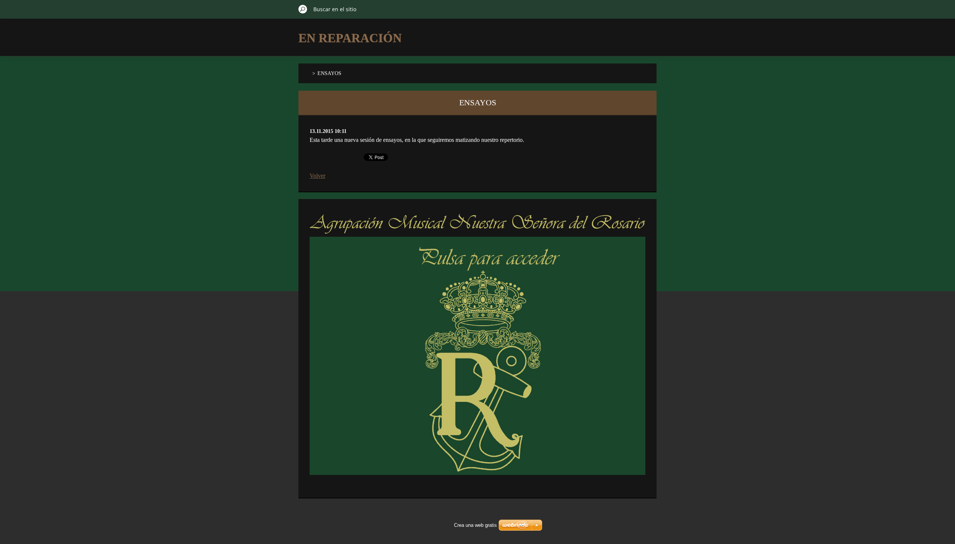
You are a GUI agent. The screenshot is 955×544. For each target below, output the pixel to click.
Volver (317, 175)
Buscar (302, 9)
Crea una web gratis (475, 525)
